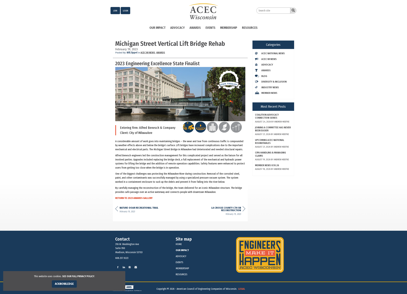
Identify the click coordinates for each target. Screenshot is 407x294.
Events (210, 28)
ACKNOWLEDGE (64, 284)
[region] (221, 211)
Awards (195, 28)
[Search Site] (292, 10)
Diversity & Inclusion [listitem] (274, 81)
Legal (241, 288)
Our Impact (157, 28)
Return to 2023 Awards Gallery (134, 198)
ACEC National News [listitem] (273, 53)
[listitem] (115, 10)
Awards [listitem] (266, 70)
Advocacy (177, 28)
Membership (228, 28)
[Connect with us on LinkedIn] (123, 267)
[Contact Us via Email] (135, 267)
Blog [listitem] (264, 76)
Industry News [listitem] (270, 87)
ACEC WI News (148, 52)
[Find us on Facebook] (118, 267)
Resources (250, 28)
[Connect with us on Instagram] (129, 267)
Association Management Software (127, 290)
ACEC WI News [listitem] (269, 59)
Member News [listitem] (269, 92)
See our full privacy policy (78, 276)
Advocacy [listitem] (267, 64)
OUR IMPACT (182, 250)
